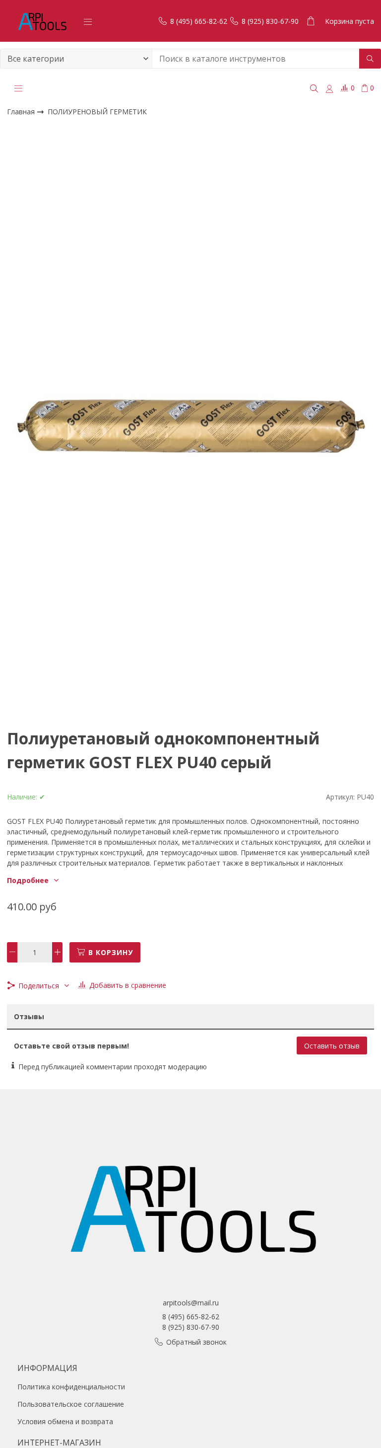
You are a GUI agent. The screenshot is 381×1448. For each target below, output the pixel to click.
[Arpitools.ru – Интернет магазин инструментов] (41, 20)
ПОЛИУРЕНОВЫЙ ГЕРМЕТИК (97, 111)
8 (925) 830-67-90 (190, 1327)
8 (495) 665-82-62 (190, 1316)
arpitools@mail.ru (191, 1302)
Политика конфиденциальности (71, 1386)
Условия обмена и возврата (65, 1421)
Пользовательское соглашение (70, 1404)
